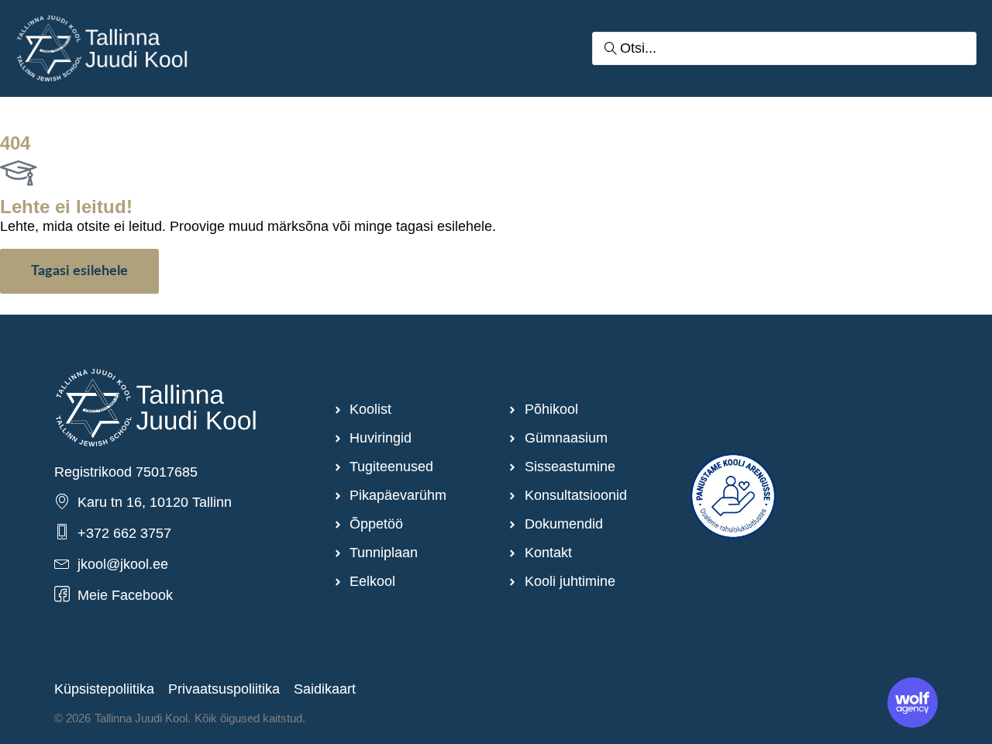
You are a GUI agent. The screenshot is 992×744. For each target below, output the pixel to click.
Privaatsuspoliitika (224, 689)
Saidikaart (325, 689)
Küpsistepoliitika (104, 689)
